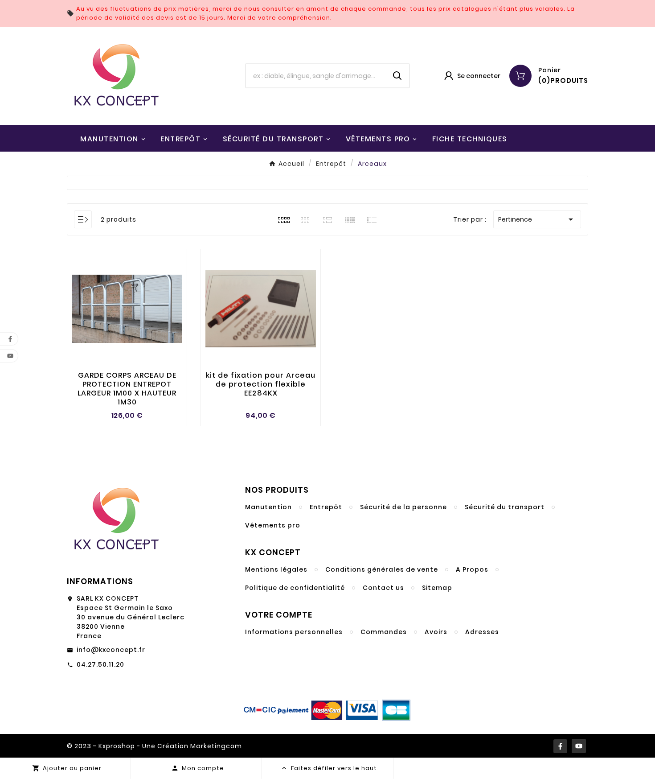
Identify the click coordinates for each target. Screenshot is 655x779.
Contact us (383, 587)
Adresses (482, 631)
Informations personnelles (294, 631)
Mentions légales (276, 569)
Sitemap (437, 587)
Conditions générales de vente (381, 569)
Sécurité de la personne (403, 507)
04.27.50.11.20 (100, 664)
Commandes (383, 631)
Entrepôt (326, 507)
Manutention (268, 507)
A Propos (472, 569)
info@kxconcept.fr (111, 649)
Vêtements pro (272, 525)
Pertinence (537, 219)
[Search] (397, 75)
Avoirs (436, 631)
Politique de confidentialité (295, 587)
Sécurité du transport (504, 507)
